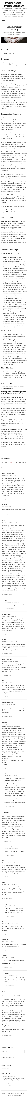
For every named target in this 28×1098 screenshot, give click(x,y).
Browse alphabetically (7, 1057)
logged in (11, 462)
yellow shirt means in (9, 1085)
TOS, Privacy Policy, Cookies (14, 1095)
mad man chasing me (9, 1076)
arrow (6, 1082)
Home (4, 32)
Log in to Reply (8, 499)
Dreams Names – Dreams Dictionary (15, 1093)
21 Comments (16, 34)
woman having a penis (10, 1083)
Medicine (9, 32)
